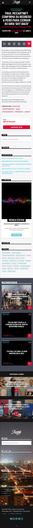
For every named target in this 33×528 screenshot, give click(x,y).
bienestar (11, 258)
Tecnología (24, 268)
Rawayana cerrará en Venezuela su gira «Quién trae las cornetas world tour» (16, 384)
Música (9, 266)
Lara (3, 266)
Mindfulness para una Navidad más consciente (15, 161)
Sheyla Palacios (17, 31)
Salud (17, 268)
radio (4, 268)
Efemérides (13, 260)
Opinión (16, 266)
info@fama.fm (9, 461)
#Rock (4, 258)
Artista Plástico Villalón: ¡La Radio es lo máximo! (16, 169)
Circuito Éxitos (6, 480)
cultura (5, 260)
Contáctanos (7, 495)
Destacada (6, 314)
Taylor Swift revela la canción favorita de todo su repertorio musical (16, 172)
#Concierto (16, 106)
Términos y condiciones (16, 514)
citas (22, 258)
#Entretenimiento (8, 109)
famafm (27, 111)
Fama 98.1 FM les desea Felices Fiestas (12, 158)
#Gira (18, 109)
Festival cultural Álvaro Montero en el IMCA (17, 352)
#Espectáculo (20, 255)
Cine (17, 258)
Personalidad (25, 266)
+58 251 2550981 (9, 458)
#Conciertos (16, 253)
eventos (21, 260)
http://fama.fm (9, 455)
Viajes (4, 271)
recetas (10, 268)
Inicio (5, 489)
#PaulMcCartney (7, 111)
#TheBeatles (19, 111)
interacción (22, 263)
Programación (7, 491)
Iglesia (14, 263)
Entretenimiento (16, 10)
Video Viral (11, 271)
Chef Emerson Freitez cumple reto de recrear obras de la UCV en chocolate (16, 407)
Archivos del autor (16, 127)
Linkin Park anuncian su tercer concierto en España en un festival (16, 165)
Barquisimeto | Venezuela (12, 464)
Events (5, 493)
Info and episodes (16, 235)
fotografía (6, 263)
